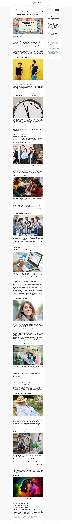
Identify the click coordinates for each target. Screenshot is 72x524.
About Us (42, 521)
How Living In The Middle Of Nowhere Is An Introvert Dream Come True (53, 43)
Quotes (54, 5)
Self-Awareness (24, 5)
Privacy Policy (46, 521)
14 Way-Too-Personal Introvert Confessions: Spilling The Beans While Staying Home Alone (27, 516)
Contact (52, 521)
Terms (49, 521)
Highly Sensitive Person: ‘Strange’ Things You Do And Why (53, 56)
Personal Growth (48, 5)
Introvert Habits (30, 5)
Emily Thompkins (30, 16)
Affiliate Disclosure (56, 521)
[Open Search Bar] (56, 5)
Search (57, 10)
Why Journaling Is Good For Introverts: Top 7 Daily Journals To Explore (24, 517)
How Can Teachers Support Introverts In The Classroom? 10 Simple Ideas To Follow (53, 52)
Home (16, 5)
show (21, 36)
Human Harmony (36, 5)
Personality (43, 5)
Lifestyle (19, 5)
